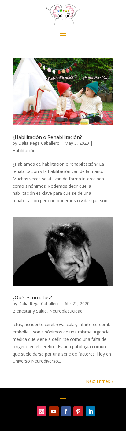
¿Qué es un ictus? (32, 297)
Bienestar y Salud (30, 311)
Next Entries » (99, 381)
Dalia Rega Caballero (39, 143)
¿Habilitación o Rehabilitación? (47, 137)
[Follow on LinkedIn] (90, 411)
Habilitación (24, 150)
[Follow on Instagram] (41, 411)
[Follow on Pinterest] (78, 411)
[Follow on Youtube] (54, 411)
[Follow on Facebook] (66, 411)
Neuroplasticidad (66, 311)
